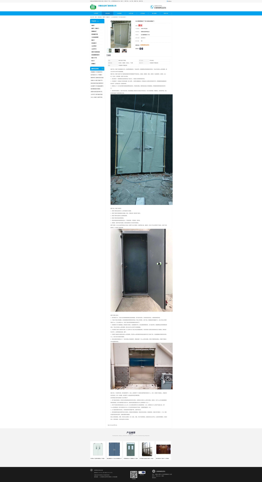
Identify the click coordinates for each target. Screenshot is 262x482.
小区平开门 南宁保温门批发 (96, 94)
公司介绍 (131, 13)
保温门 (93, 25)
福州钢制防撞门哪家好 (95, 88)
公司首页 (96, 13)
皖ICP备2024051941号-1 (108, 472)
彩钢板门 (93, 63)
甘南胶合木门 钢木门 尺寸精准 (146, 458)
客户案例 (154, 13)
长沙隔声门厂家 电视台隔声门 (97, 86)
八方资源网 (101, 476)
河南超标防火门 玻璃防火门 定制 (97, 458)
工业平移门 (94, 46)
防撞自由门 (94, 31)
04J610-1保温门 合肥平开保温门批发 (97, 97)
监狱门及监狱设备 (95, 51)
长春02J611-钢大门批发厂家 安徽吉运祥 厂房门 (97, 80)
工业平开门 (94, 49)
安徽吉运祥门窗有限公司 (99, 475)
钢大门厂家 (94, 57)
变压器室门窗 (94, 34)
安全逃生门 (94, 43)
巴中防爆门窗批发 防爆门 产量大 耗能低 (114, 458)
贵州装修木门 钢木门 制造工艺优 (163, 458)
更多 (103, 68)
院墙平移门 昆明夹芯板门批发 (97, 77)
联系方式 (166, 13)
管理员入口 (110, 476)
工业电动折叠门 (95, 37)
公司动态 (142, 13)
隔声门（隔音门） (106, 17)
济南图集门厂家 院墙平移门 (96, 72)
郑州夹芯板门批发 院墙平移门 (97, 83)
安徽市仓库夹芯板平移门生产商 (97, 91)
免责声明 (106, 476)
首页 (96, 17)
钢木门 (93, 40)
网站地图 (115, 476)
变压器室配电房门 (95, 54)
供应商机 (107, 13)
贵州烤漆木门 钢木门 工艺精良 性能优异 (131, 458)
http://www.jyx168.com (112, 425)
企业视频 (119, 13)
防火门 (93, 60)
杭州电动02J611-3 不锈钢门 (96, 74)
